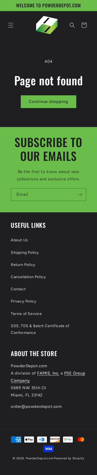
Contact (18, 289)
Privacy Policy (23, 301)
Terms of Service (26, 313)
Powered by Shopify (69, 458)
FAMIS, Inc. (48, 373)
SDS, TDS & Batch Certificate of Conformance (40, 329)
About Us (19, 240)
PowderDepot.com (39, 458)
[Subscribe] (80, 194)
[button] (11, 25)
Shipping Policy (25, 252)
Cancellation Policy (28, 277)
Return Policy (23, 264)
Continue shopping (48, 101)
